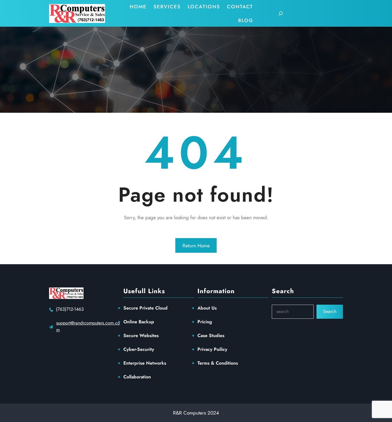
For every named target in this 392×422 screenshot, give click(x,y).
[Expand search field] (280, 13)
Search (329, 311)
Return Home (196, 245)
